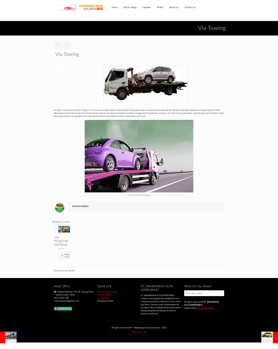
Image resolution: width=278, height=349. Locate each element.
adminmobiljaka (80, 206)
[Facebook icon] (136, 332)
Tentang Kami (103, 295)
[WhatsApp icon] (133, 332)
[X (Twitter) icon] (139, 332)
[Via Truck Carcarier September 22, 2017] (8, 337)
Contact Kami (103, 298)
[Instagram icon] (145, 332)
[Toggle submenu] (147, 18)
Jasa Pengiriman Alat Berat (61, 241)
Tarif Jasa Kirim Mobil (107, 292)
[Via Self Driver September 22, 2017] (269, 337)
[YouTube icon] (142, 332)
